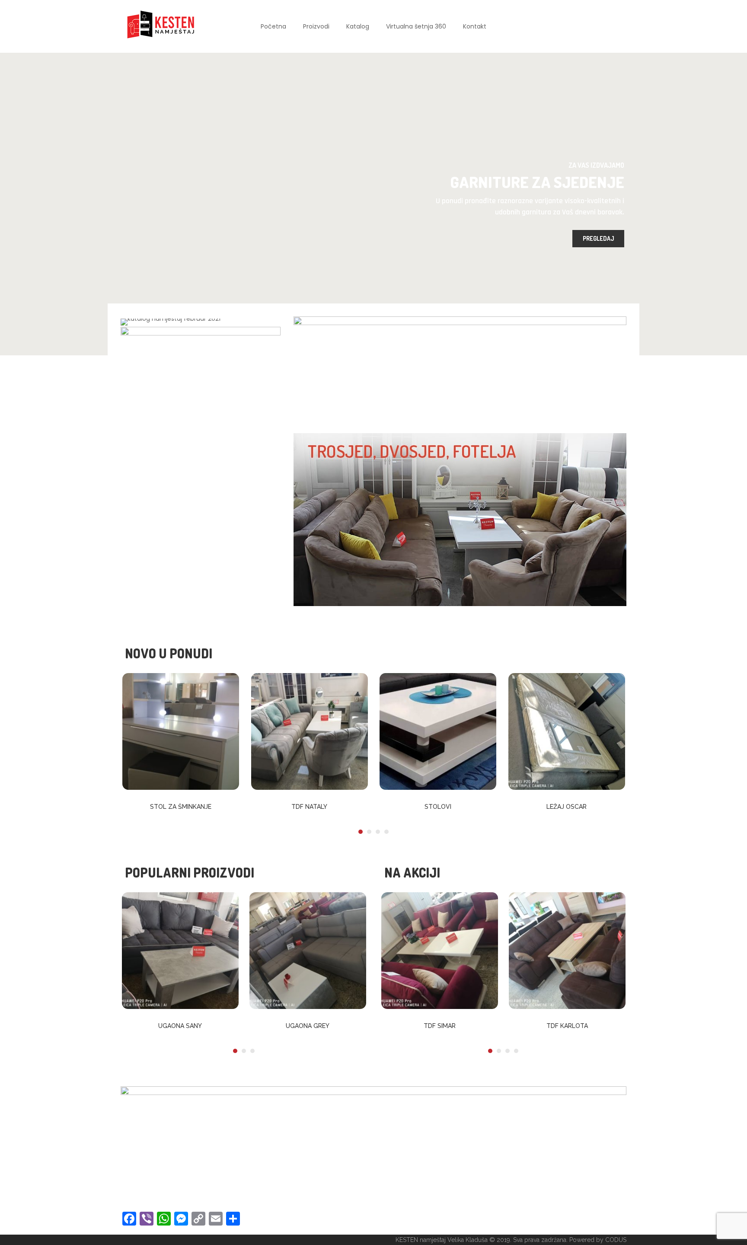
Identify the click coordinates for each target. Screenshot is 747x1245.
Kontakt (474, 26)
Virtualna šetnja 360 (416, 26)
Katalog (357, 26)
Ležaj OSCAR (566, 806)
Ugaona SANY (180, 1025)
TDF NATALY (309, 806)
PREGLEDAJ (598, 238)
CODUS (615, 1239)
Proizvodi (316, 26)
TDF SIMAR (440, 1025)
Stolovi (438, 806)
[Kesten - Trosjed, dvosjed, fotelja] (460, 519)
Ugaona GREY (307, 1025)
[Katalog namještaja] (170, 321)
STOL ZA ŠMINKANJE (180, 806)
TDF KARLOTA (567, 1025)
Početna (273, 26)
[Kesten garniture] (460, 370)
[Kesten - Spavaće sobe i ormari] (201, 380)
